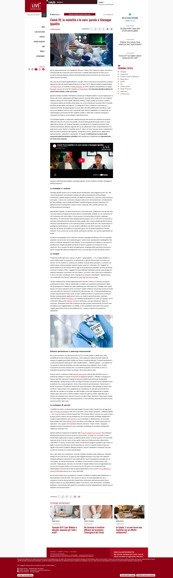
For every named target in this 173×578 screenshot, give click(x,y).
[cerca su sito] (44, 14)
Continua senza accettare (145, 575)
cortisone (69, 301)
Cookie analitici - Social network (29, 572)
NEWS (43, 27)
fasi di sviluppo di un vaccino (91, 433)
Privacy (66, 551)
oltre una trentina (62, 411)
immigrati (123, 72)
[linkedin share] (107, 29)
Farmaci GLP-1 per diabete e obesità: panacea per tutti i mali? (64, 530)
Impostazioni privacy (86, 556)
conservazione (125, 94)
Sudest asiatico (125, 86)
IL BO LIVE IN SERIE (40, 32)
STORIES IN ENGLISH (39, 42)
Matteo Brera (124, 79)
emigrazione (124, 74)
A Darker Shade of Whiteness (129, 76)
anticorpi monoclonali (79, 374)
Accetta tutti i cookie (128, 575)
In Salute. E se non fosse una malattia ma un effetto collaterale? (129, 530)
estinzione (123, 91)
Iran (121, 84)
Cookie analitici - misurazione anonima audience (34, 570)
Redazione (53, 551)
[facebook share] (103, 29)
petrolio (122, 81)
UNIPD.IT (42, 51)
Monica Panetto (55, 29)
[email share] (111, 29)
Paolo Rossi (84, 89)
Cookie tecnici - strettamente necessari (31, 568)
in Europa (95, 277)
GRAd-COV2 (71, 421)
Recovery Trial (71, 298)
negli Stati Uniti (84, 277)
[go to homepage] (36, 6)
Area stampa (73, 551)
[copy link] (91, 29)
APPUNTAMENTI (40, 56)
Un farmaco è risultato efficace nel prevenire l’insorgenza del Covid (94, 530)
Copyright (60, 551)
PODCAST (42, 37)
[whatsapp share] (95, 29)
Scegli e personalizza (25, 575)
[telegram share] (99, 29)
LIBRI (43, 46)
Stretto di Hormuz (125, 89)
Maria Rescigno (77, 86)
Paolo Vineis (57, 86)
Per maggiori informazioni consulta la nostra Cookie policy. (36, 565)
